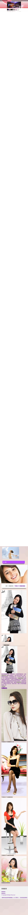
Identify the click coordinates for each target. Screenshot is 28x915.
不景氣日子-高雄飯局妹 (7, 797)
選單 (6, 562)
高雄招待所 (19, 682)
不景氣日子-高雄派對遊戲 (7, 855)
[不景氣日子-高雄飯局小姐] (14, 702)
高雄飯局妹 (11, 586)
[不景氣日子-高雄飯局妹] (14, 756)
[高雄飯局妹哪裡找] (14, 869)
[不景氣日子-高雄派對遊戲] (14, 811)
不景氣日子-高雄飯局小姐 (7, 741)
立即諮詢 (3, 686)
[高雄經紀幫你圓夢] (10, 552)
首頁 (6, 586)
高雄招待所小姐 (4, 675)
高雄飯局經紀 (6, 645)
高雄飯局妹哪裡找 (5, 882)
